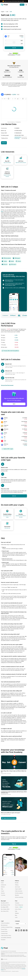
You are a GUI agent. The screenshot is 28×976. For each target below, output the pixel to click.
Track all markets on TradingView (14, 122)
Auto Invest (17, 886)
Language (17, 921)
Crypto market (18, 889)
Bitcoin (5, 421)
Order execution (18, 891)
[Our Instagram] (24, 930)
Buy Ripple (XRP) (4, 907)
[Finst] (4, 5)
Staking (16, 884)
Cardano (6, 417)
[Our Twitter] (16, 930)
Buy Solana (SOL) (5, 911)
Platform (3, 886)
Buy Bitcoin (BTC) (5, 902)
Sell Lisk (4, 142)
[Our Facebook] (26, 930)
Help (16, 911)
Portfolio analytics (19, 893)
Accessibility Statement (6, 937)
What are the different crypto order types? (10, 812)
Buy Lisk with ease (7, 162)
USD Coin (6, 444)
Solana (5, 432)
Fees (2, 889)
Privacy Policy (4, 929)
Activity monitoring (19, 897)
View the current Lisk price (21, 162)
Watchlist (17, 895)
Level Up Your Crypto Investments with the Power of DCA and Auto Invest (14, 792)
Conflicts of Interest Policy (6, 927)
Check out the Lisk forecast (7, 176)
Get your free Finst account (7, 385)
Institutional (3, 884)
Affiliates (17, 913)
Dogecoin (6, 425)
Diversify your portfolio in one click (21, 516)
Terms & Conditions (5, 923)
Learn (16, 917)
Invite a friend (18, 909)
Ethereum (6, 429)
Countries (3, 895)
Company (17, 902)
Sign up (22, 4)
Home (2, 882)
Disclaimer (3, 939)
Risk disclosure (4, 925)
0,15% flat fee (22, 287)
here (2, 211)
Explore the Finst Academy (10, 818)
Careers (18, 907)
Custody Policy (4, 933)
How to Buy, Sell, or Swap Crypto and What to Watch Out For (13, 771)
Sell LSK (14, 47)
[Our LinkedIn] (21, 930)
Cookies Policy (4, 931)
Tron (5, 440)
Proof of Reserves (9, 281)
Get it (14, 403)
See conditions (17, 400)
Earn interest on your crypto (7, 516)
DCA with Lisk (7, 528)
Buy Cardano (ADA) (5, 909)
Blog (16, 915)
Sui (4, 436)
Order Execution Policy (6, 935)
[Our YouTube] (19, 930)
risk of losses (17, 82)
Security (3, 893)
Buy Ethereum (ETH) (5, 905)
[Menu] (26, 4)
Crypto (2, 891)
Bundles (16, 882)
